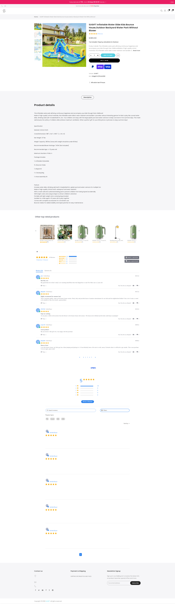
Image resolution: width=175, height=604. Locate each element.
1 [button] (80, 555)
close (172, 2)
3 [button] (87, 555)
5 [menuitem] (91, 357)
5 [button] (94, 555)
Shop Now (96, 6)
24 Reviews (100, 33)
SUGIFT (96, 73)
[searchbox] (70, 410)
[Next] (83, 45)
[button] (36, 231)
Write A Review (87, 401)
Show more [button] (69, 419)
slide (63, 419)
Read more (136, 50)
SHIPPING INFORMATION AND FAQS (81, 576)
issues (52, 419)
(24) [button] (67, 256)
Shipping (100, 42)
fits (47, 419)
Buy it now (104, 60)
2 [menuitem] (85, 357)
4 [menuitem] (89, 357)
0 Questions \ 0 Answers (42, 260)
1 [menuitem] (83, 357)
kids (58, 419)
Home (36, 17)
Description (88, 97)
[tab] (39, 271)
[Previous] (45, 45)
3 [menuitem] (87, 357)
